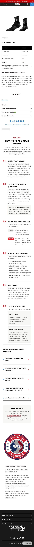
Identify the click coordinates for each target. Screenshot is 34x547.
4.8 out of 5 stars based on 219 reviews (17, 124)
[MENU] (1, 4)
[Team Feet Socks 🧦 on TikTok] (20, 538)
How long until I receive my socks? (14, 379)
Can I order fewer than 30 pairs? (14, 359)
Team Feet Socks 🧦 (19, 543)
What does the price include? (15, 398)
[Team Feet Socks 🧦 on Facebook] (11, 538)
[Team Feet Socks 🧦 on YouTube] (23, 538)
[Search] (27, 4)
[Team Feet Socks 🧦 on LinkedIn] (17, 538)
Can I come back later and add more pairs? (15, 369)
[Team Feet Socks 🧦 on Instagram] (14, 538)
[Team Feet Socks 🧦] (17, 4)
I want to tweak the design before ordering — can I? (14, 389)
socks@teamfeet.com (14, 415)
